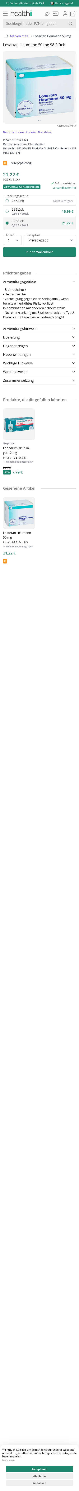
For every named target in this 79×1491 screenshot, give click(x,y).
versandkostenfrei (64, 187)
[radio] (39, 201)
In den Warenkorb (39, 252)
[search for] (70, 23)
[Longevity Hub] (48, 13)
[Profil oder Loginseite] (65, 14)
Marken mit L (19, 36)
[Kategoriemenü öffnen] (5, 13)
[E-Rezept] (56, 13)
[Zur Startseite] (21, 13)
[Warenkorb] (73, 14)
